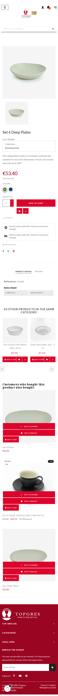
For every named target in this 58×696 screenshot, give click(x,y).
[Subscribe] (52, 667)
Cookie (52, 685)
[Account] (42, 7)
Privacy (44, 685)
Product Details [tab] (23, 271)
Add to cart (36, 203)
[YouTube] (20, 676)
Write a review (9, 245)
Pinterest (14, 251)
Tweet (8, 251)
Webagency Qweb (47, 687)
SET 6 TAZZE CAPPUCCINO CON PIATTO (23, 515)
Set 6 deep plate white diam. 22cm (15, 346)
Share (3, 251)
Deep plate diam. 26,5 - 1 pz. (43, 346)
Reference (10, 281)
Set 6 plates (8, 447)
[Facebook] (14, 676)
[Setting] (54, 7)
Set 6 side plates (11, 586)
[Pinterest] (26, 676)
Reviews (39, 271)
